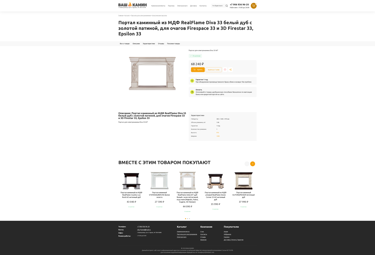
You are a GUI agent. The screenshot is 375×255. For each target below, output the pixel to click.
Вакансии (203, 240)
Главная (120, 15)
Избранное (227, 234)
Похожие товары (173, 43)
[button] (185, 218)
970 (218, 132)
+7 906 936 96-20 (239, 4)
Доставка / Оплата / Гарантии (233, 240)
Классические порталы (159, 15)
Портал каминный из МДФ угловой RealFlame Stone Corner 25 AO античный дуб (215, 196)
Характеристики (149, 43)
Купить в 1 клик (213, 70)
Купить (199, 70)
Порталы (171, 6)
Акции (226, 231)
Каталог (127, 15)
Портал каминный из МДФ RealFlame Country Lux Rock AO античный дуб (131, 195)
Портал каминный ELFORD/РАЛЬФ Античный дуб (244, 195)
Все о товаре (124, 43)
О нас (202, 231)
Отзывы (161, 43)
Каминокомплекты (158, 6)
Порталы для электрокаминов (141, 15)
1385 (218, 136)
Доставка (193, 6)
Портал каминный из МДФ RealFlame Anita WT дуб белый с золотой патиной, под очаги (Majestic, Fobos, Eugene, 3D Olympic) (187, 197)
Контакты (203, 6)
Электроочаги (182, 6)
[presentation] (252, 163)
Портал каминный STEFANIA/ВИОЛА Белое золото (159, 195)
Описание (136, 43)
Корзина (226, 237)
